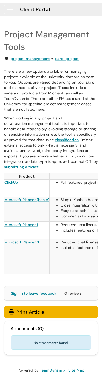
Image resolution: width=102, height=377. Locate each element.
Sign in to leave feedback (33, 293)
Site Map (76, 370)
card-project (67, 58)
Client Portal (35, 9)
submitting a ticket (21, 166)
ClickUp (11, 182)
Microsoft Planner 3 (21, 242)
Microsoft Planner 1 (21, 224)
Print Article (29, 312)
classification (67, 139)
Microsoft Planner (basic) (26, 199)
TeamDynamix (52, 370)
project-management (30, 58)
